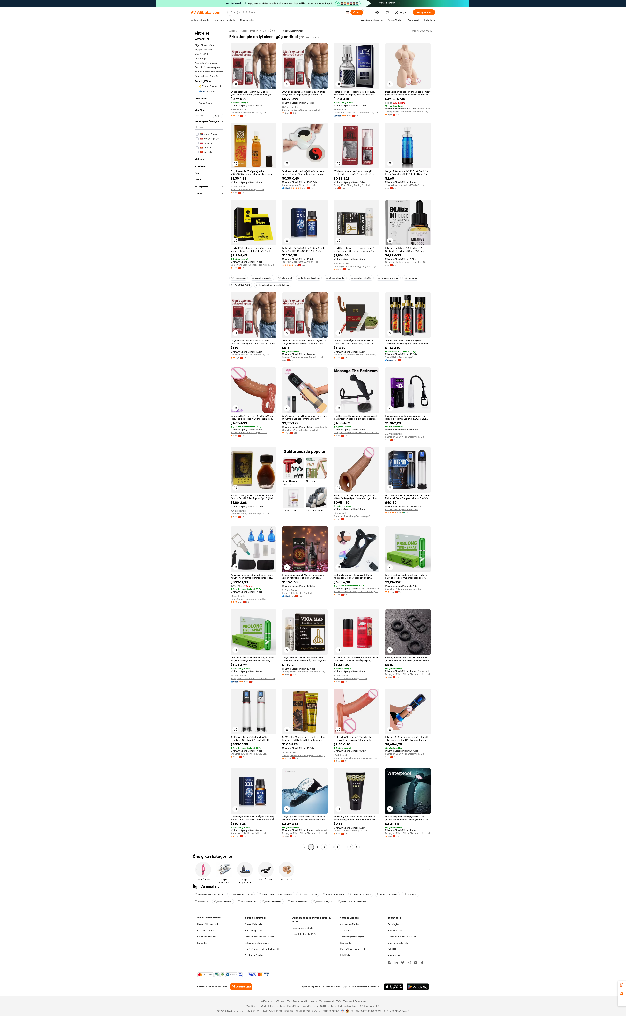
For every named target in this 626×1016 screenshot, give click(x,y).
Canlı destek (346, 930)
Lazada (313, 1001)
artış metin (412, 894)
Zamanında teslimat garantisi (259, 936)
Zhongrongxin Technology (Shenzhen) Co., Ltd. (408, 111)
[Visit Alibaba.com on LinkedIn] (396, 963)
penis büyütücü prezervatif (353, 901)
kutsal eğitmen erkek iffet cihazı (274, 285)
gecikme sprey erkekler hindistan (277, 894)
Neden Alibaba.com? (207, 924)
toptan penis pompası (243, 894)
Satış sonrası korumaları (257, 943)
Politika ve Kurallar (254, 955)
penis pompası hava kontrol (210, 894)
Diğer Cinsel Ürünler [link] (292, 30)
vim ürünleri (240, 278)
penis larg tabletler (363, 278)
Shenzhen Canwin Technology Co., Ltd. (404, 436)
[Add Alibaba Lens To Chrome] (241, 986)
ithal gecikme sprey (335, 894)
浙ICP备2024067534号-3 (396, 1011)
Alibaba (233, 30)
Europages (360, 1001)
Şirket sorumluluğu (206, 936)
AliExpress (266, 1001)
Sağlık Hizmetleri (249, 30)
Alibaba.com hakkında (209, 917)
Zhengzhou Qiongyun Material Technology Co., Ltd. (356, 354)
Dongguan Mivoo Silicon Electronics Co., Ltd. (356, 432)
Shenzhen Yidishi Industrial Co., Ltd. (248, 112)
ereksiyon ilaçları (324, 901)
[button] (347, 12)
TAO (338, 1001)
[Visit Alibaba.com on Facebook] (390, 963)
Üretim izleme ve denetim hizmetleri (263, 949)
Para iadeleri (346, 943)
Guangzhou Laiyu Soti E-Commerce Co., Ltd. (356, 112)
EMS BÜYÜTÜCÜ (242, 285)
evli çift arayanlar (299, 901)
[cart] (387, 13)
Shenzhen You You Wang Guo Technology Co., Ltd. (356, 591)
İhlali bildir (345, 955)
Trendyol (347, 1001)
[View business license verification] (342, 1011)
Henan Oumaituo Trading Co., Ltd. (247, 189)
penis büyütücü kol (263, 278)
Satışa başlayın (395, 930)
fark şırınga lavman (389, 278)
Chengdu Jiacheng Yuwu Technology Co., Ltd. (408, 262)
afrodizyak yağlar (337, 278)
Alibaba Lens (214, 986)
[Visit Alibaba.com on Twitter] (403, 963)
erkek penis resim (273, 901)
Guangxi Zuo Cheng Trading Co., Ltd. (352, 185)
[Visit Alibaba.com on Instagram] (409, 963)
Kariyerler (202, 943)
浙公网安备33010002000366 (366, 1011)
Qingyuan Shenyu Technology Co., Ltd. (250, 513)
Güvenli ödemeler (254, 924)
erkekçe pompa (224, 901)
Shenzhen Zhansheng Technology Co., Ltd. (355, 516)
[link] (622, 985)
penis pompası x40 (388, 894)
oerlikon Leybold (309, 894)
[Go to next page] (357, 847)
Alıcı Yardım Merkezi (350, 924)
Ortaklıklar (393, 949)
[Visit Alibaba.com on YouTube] (416, 963)
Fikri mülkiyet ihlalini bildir (352, 949)
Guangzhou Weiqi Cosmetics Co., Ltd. (301, 110)
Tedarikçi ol (393, 924)
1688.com (279, 1001)
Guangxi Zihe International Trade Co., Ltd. (302, 357)
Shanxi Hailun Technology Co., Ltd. (402, 357)
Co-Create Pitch (205, 930)
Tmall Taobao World (297, 1001)
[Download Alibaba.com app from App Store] (393, 986)
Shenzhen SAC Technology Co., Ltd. (300, 430)
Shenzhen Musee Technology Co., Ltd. (250, 354)
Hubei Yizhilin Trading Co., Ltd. (297, 593)
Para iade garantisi (254, 930)
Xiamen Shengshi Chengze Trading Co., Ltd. (252, 264)
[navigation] (209, 439)
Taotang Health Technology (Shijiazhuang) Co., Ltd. (356, 266)
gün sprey (412, 278)
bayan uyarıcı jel (248, 901)
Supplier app (308, 986)
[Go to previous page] (304, 847)
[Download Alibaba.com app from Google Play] (418, 986)
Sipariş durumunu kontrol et (402, 936)
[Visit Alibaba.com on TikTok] (422, 963)
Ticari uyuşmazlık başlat (352, 936)
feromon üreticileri (362, 894)
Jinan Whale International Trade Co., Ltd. (405, 185)
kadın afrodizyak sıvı (310, 278)
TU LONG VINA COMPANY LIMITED (300, 262)
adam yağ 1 (287, 278)
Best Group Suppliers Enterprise (401, 509)
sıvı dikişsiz (203, 901)
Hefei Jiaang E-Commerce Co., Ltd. (248, 599)
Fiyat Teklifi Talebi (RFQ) (304, 934)
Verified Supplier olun (398, 943)
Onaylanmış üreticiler (303, 928)
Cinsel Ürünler (270, 30)
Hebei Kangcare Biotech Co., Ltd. (298, 185)
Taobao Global (326, 1001)
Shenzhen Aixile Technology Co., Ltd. (249, 432)
